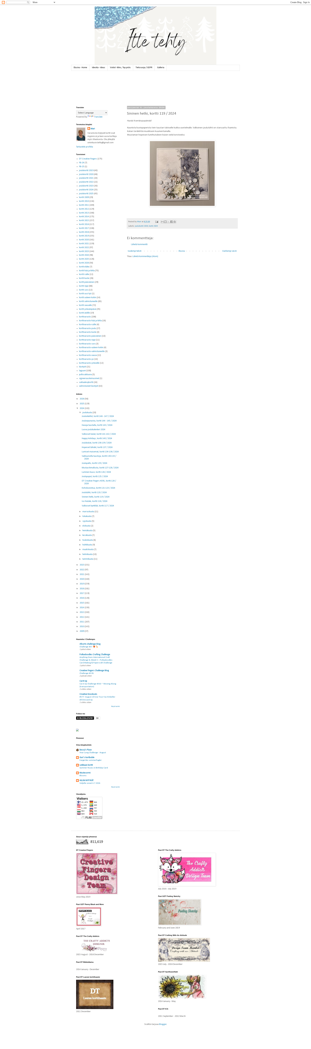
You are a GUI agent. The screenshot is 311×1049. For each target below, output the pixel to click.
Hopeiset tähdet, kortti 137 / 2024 (97, 447)
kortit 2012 (84, 209)
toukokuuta (87, 540)
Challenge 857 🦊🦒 (89, 647)
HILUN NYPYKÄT (87, 780)
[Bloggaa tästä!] (165, 221)
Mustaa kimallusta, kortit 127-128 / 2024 (100, 468)
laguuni (82, 370)
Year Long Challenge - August (93, 753)
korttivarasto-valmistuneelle (92, 351)
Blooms (83, 776)
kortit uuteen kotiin (87, 297)
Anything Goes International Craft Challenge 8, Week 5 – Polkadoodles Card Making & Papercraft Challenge (96, 660)
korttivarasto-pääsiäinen (90, 336)
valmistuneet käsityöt (88, 386)
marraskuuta (88, 511)
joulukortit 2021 (86, 178)
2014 (82, 607)
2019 (82, 584)
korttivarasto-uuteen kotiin (91, 347)
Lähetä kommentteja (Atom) (145, 256)
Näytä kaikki (115, 706)
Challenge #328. (87, 673)
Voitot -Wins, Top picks (120, 67)
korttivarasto (85, 317)
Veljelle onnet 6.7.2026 (90, 783)
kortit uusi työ (85, 293)
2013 (82, 612)
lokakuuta (87, 516)
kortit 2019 (84, 236)
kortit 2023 (84, 251)
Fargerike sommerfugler (91, 760)
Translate (98, 117)
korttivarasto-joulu (87, 328)
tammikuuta (88, 559)
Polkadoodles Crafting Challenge (95, 654)
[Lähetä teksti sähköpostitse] (156, 222)
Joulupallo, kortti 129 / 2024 (94, 463)
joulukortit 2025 (86, 193)
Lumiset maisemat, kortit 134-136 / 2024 (100, 452)
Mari (93, 129)
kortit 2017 (84, 228)
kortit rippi (83, 286)
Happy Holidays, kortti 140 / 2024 (97, 438)
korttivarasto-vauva (88, 355)
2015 (82, 603)
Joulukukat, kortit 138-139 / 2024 (97, 443)
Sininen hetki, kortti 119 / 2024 (95, 497)
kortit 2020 (84, 240)
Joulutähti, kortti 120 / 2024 (94, 492)
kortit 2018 (84, 232)
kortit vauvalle (85, 305)
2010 (82, 626)
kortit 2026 (84, 263)
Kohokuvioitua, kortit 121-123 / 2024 (98, 488)
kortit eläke (84, 267)
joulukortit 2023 (86, 186)
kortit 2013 (84, 213)
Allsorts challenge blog (90, 644)
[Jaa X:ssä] (168, 221)
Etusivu (182, 251)
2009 (82, 631)
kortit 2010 (84, 201)
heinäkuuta (87, 530)
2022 (82, 570)
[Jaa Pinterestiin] (174, 221)
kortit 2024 (153, 226)
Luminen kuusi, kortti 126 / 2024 (96, 472)
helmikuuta (87, 554)
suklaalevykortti (86, 382)
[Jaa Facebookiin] (171, 221)
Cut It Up (83, 681)
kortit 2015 (84, 220)
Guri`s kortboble (87, 757)
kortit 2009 (84, 197)
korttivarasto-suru (87, 344)
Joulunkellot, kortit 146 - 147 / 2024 (98, 416)
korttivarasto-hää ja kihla (90, 320)
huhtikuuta (87, 545)
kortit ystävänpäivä (87, 309)
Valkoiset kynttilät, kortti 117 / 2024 (98, 506)
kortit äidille (84, 313)
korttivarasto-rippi (87, 340)
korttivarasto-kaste (87, 332)
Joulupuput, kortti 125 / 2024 (95, 476)
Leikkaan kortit (86, 765)
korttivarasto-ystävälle (89, 363)
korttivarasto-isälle (87, 324)
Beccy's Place (86, 750)
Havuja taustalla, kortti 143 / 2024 (97, 425)
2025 (82, 403)
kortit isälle (84, 274)
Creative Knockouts (88, 694)
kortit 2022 (84, 247)
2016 (82, 598)
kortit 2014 (84, 216)
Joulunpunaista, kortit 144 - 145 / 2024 (99, 421)
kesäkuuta (87, 535)
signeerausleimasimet (89, 378)
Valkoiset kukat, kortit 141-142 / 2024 (99, 434)
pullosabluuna (85, 374)
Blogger (163, 1024)
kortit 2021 (84, 243)
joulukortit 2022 (86, 182)
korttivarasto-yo (86, 359)
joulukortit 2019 (86, 170)
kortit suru (83, 290)
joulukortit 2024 (141, 226)
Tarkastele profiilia (84, 147)
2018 (82, 588)
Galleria (160, 67)
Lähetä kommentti (139, 244)
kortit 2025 (84, 259)
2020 (82, 579)
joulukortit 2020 (86, 174)
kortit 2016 (84, 224)
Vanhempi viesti (229, 251)
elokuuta (86, 526)
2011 (82, 622)
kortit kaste (84, 278)
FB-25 (81, 166)
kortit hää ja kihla (87, 270)
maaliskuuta (88, 549)
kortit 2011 (84, 205)
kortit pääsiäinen (86, 282)
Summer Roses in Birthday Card (94, 768)
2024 (82, 408)
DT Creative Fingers (88, 159)
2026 (82, 399)
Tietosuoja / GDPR (144, 67)
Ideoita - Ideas (98, 67)
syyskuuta (87, 521)
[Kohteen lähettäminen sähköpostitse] (162, 221)
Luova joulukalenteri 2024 (93, 429)
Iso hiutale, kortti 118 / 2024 (94, 501)
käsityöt (82, 367)
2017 (82, 593)
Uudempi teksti (134, 251)
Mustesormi (85, 773)
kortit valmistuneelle (88, 301)
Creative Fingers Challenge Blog (94, 670)
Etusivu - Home (80, 67)
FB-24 (81, 163)
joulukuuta (87, 412)
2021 (82, 574)
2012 (82, 617)
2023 (82, 565)
